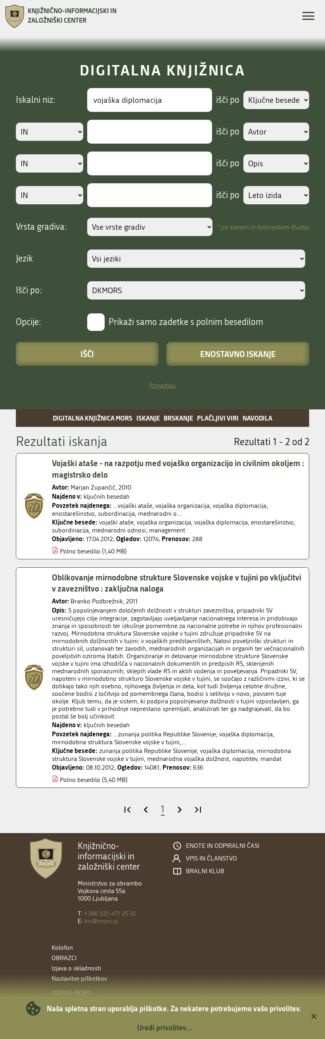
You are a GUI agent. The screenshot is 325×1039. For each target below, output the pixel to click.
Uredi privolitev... (164, 1027)
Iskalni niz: (35, 100)
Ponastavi (162, 385)
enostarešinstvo (272, 522)
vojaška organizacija (164, 522)
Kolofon (62, 947)
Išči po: (29, 290)
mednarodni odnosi (119, 530)
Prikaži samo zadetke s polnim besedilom (186, 322)
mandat (270, 758)
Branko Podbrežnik (97, 601)
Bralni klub (205, 871)
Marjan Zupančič (93, 487)
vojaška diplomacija (221, 522)
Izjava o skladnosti (76, 968)
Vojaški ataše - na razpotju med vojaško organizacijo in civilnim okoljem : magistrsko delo (178, 468)
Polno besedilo (80, 551)
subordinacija (70, 530)
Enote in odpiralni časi (222, 846)
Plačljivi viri (218, 418)
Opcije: (28, 322)
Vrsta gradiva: (41, 227)
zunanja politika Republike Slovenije (148, 751)
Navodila (257, 418)
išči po (227, 100)
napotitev (244, 758)
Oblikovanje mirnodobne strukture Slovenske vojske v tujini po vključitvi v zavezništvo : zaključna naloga (176, 583)
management (167, 530)
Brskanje (178, 418)
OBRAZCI (64, 958)
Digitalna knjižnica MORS (92, 418)
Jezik (24, 259)
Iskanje (148, 418)
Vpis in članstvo (211, 858)
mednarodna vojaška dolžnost (188, 758)
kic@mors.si (101, 921)
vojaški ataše (116, 522)
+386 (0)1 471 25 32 (110, 913)
